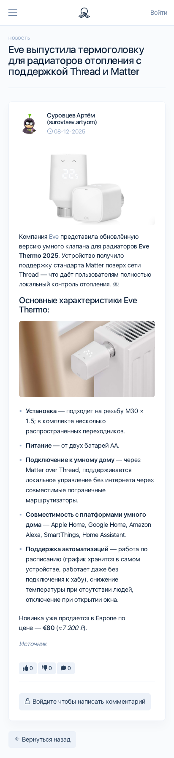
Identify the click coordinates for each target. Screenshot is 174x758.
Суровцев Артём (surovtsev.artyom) (72, 119)
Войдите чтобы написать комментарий (88, 701)
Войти (158, 12)
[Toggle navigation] (13, 12)
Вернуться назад (45, 739)
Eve (54, 236)
